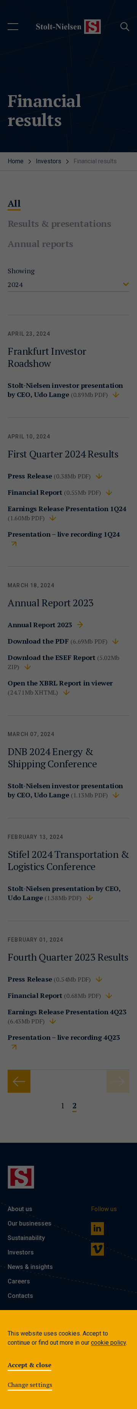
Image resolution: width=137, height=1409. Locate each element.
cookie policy (108, 1342)
